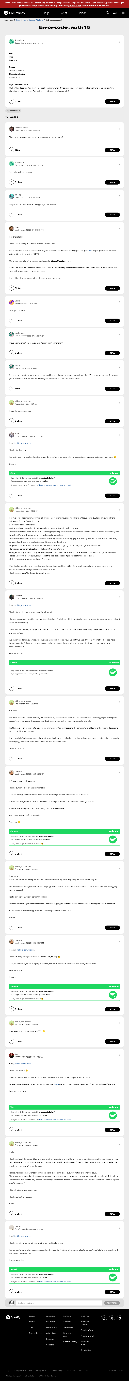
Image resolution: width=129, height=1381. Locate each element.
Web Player (68, 1327)
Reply (112, 101)
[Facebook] (120, 1318)
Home (17, 20)
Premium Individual (85, 1323)
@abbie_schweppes (22, 443)
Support (67, 1321)
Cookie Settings (56, 1370)
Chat (64, 13)
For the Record (35, 1333)
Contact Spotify (70, 1341)
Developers (51, 1327)
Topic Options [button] (12, 110)
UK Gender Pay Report (47, 1376)
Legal (8, 1370)
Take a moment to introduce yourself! (55, 485)
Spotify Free (86, 1350)
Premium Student (85, 1343)
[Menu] (123, 13)
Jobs (31, 1327)
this (90, 250)
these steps (75, 5)
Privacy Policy (41, 1370)
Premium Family (88, 1336)
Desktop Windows (36, 20)
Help (46, 13)
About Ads (71, 1370)
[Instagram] (104, 1318)
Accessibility (83, 1370)
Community (17, 13)
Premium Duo (87, 1330)
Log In (115, 12)
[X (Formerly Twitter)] (112, 1318)
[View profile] (11, 41)
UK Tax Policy (30, 1376)
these (56, 1084)
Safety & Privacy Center (23, 1370)
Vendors (50, 1344)
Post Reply (112, 1303)
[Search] (107, 12)
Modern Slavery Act (13, 1376)
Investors (50, 1339)
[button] (119, 42)
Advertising (51, 1333)
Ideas (82, 13)
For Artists (50, 1321)
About (32, 1321)
